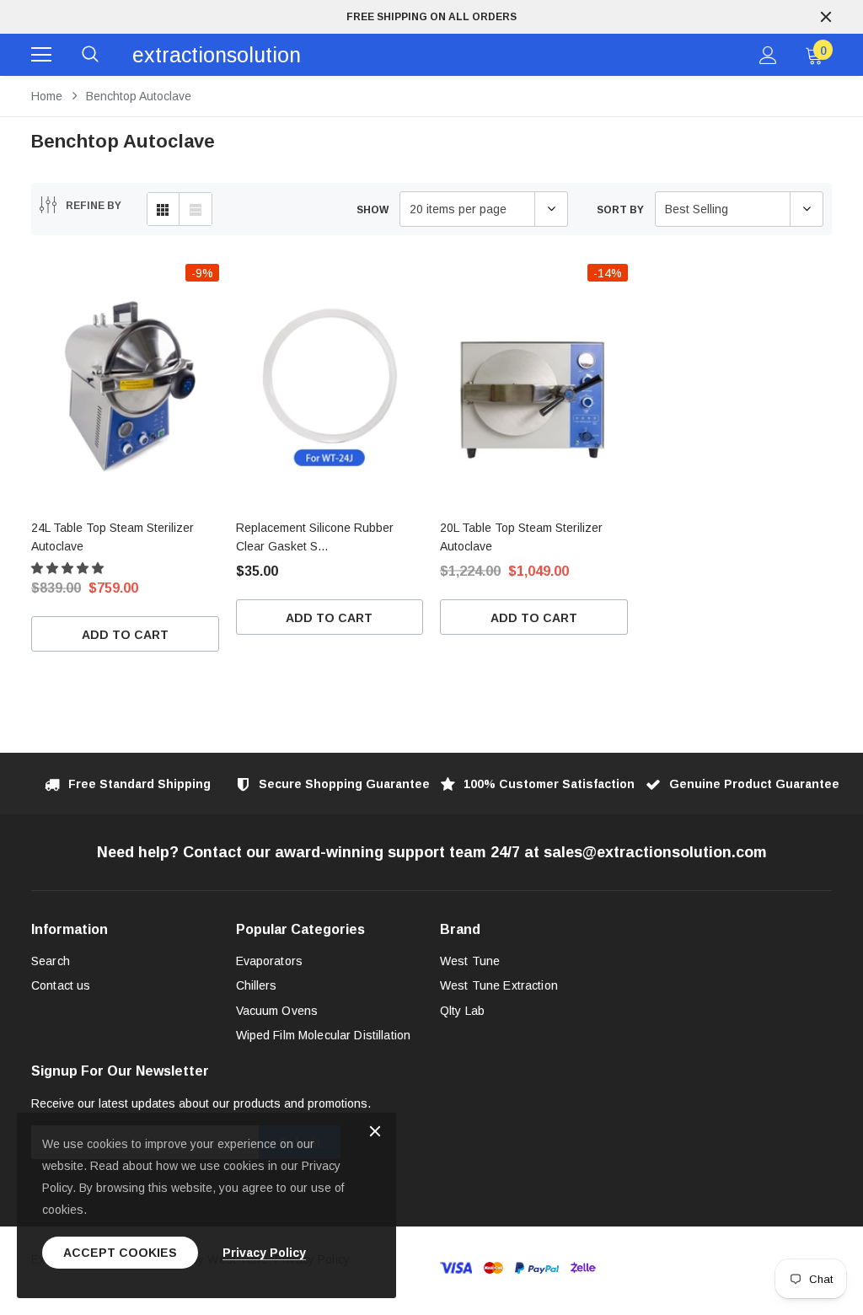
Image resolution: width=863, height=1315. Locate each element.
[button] (69, 568)
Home (46, 96)
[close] (825, 16)
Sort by (620, 210)
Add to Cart (125, 634)
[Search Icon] (90, 54)
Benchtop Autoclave (138, 96)
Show (372, 210)
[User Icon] (768, 55)
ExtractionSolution (216, 55)
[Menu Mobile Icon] (41, 55)
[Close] (375, 1132)
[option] (431, 17)
